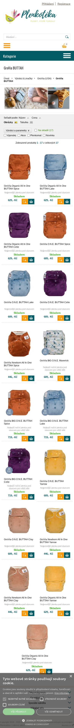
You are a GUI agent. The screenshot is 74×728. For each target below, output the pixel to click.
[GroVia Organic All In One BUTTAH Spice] (19, 183)
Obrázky (8, 122)
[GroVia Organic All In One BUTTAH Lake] (55, 183)
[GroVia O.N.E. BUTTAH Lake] (19, 299)
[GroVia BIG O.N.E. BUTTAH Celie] (19, 476)
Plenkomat (35, 135)
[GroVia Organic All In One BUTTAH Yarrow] (55, 594)
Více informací (61, 693)
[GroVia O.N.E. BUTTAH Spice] (55, 241)
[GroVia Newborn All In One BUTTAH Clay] (19, 594)
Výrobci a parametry (18, 130)
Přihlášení (48, 3)
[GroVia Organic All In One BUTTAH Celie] (19, 241)
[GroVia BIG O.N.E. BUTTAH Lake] (55, 418)
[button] (37, 720)
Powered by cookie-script (37, 724)
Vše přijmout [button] (18, 711)
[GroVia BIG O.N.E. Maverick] (55, 357)
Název (22, 117)
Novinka (50, 135)
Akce (23, 135)
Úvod (6, 78)
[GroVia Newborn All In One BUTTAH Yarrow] (55, 536)
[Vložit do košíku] (31, 201)
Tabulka (24, 122)
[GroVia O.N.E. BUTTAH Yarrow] (55, 478)
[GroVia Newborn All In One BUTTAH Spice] (19, 359)
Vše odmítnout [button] (54, 711)
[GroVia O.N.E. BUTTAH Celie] (55, 299)
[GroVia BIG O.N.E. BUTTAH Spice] (19, 418)
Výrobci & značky (23, 78)
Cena (34, 117)
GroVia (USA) (44, 78)
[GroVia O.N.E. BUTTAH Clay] (19, 536)
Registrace (63, 3)
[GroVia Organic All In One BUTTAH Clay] (37, 653)
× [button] (70, 676)
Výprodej (11, 135)
